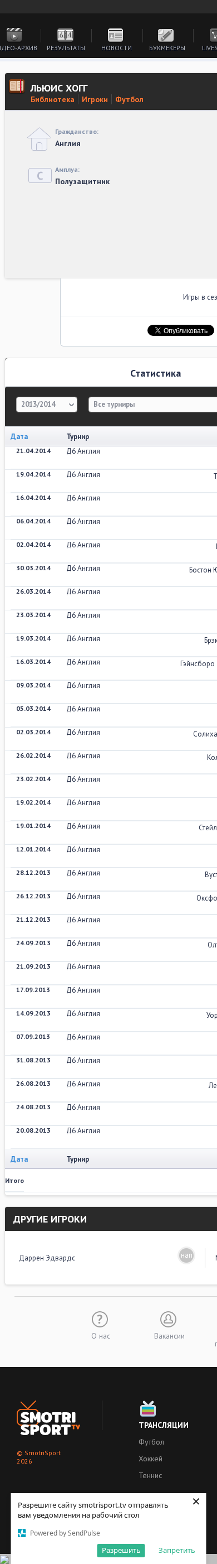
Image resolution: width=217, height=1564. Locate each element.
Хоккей (150, 1459)
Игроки (95, 99)
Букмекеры (167, 48)
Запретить (177, 1550)
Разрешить (121, 1550)
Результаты (66, 48)
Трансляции (164, 1425)
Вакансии (169, 1335)
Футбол (129, 99)
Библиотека (53, 99)
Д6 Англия (83, 451)
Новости (116, 48)
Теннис (150, 1475)
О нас (100, 1335)
